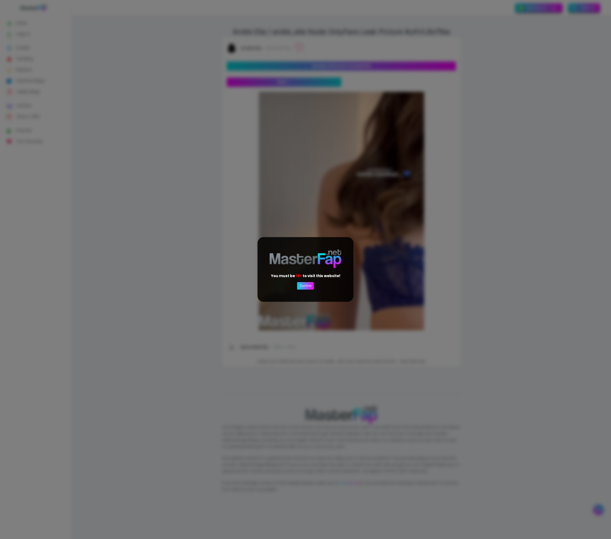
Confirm (305, 286)
